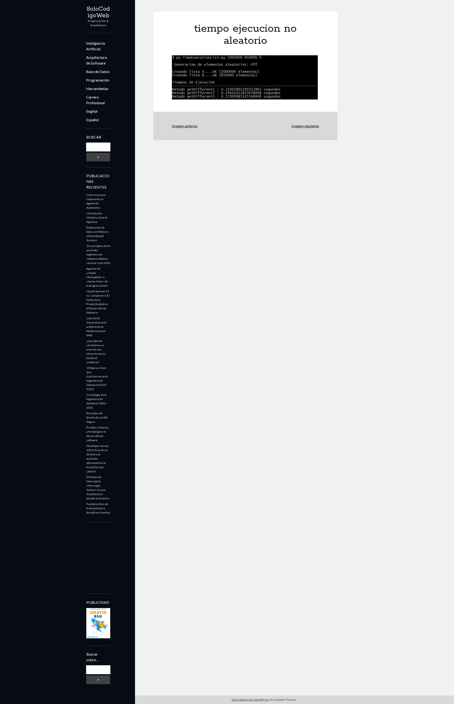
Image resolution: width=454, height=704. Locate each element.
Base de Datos (97, 71)
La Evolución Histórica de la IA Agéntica (96, 218)
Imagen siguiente (305, 126)
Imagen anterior (185, 126)
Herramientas (97, 88)
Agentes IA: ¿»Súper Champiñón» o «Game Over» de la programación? (97, 277)
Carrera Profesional (95, 100)
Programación (97, 80)
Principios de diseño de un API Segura (96, 417)
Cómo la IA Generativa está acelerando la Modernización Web (96, 326)
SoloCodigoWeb (98, 12)
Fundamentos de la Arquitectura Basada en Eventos (98, 508)
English (92, 111)
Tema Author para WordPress (250, 699)
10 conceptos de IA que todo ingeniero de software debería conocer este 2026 (98, 254)
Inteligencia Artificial (95, 46)
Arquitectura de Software (96, 60)
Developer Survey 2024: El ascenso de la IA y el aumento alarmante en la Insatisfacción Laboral (97, 458)
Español (92, 119)
